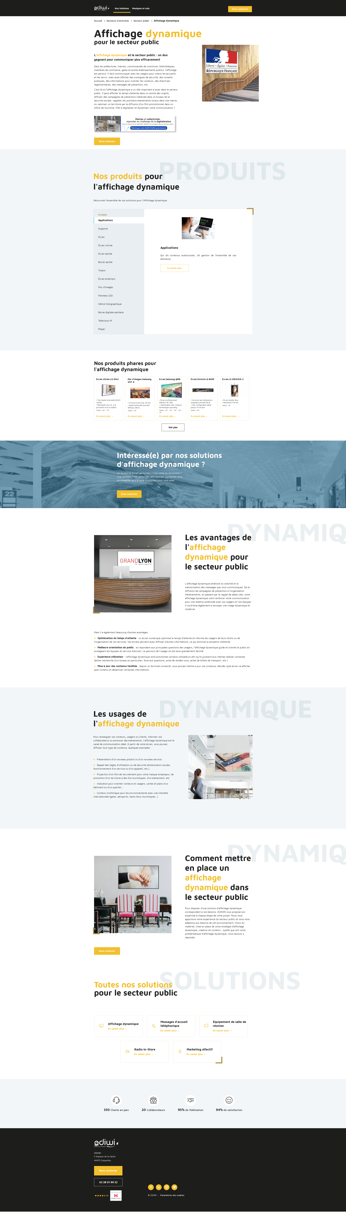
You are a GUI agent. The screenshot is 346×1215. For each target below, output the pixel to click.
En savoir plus (174, 268)
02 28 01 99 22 (108, 1182)
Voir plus (173, 427)
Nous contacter (107, 141)
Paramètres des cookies (172, 1195)
